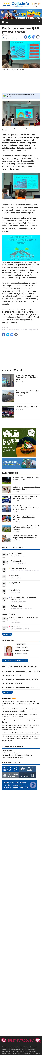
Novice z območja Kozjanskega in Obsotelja (17, 755)
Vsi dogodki (7, 634)
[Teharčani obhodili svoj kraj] (8, 417)
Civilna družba (7, 751)
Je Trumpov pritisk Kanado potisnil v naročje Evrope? (20, 733)
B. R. (6, 35)
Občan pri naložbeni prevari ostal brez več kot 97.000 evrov (25, 497)
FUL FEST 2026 (16, 554)
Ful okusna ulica (17, 561)
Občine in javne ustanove (10, 753)
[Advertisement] (21, 81)
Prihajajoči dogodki (13, 547)
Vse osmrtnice (8, 660)
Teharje (30, 329)
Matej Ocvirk (15, 329)
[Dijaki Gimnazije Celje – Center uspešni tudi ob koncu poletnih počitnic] (6, 518)
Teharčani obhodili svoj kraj (26, 407)
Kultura (6, 327)
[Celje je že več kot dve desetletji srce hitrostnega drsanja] (6, 489)
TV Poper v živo (16, 606)
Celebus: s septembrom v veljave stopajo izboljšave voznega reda (25, 536)
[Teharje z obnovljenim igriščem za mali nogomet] (8, 402)
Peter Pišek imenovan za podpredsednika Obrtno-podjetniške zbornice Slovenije (26, 507)
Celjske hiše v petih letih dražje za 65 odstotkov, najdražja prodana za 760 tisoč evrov (26, 527)
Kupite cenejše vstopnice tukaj (12, 757)
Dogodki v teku (8, 614)
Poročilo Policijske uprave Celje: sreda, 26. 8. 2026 (20, 679)
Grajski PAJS (15, 583)
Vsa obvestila (7, 692)
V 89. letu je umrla (21, 647)
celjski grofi (7, 329)
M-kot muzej (15, 626)
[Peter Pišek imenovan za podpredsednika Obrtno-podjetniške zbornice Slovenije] (6, 508)
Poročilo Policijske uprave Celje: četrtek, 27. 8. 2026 (21, 671)
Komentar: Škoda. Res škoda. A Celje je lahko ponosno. (26, 478)
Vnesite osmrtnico (21, 660)
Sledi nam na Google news (33, 37)
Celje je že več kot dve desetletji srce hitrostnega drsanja (26, 488)
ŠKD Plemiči (23, 329)
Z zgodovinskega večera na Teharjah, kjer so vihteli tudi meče (26, 377)
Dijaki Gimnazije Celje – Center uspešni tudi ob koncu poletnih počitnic (24, 517)
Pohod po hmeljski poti (19, 568)
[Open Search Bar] (39, 22)
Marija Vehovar (22, 650)
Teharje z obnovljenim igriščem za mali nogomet (27, 392)
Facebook (25, 37)
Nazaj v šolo (15, 575)
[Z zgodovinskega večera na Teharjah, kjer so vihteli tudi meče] (8, 386)
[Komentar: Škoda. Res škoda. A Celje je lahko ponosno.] (6, 480)
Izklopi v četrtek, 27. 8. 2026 (12, 683)
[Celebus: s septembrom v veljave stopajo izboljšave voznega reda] (6, 538)
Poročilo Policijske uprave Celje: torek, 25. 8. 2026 (20, 687)
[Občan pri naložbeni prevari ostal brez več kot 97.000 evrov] (6, 499)
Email (38, 37)
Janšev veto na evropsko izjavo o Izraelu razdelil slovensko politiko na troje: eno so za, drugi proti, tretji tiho (20, 703)
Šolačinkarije (15, 590)
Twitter (29, 37)
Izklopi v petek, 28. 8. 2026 (11, 675)
